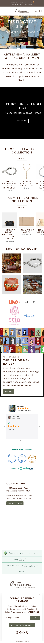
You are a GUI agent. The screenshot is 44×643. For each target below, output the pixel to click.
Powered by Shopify (22, 641)
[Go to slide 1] (20, 440)
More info (21, 571)
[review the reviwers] (9, 423)
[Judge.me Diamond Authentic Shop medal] (11, 458)
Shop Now (22, 121)
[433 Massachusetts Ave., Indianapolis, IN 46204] (22, 510)
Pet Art (8, 391)
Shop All (22, 40)
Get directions (15, 503)
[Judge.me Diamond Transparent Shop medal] (22, 458)
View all (22, 158)
